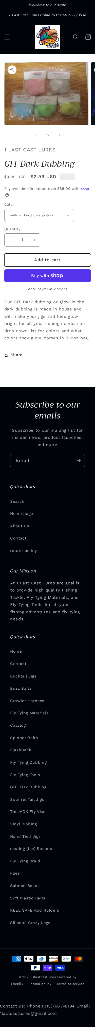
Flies (15, 873)
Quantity (12, 229)
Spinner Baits (24, 738)
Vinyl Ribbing (23, 824)
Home (16, 651)
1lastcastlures (44, 977)
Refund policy (39, 984)
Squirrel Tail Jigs (27, 799)
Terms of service (70, 984)
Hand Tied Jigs (25, 836)
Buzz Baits (21, 688)
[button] (7, 37)
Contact (18, 538)
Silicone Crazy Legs (30, 922)
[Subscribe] (78, 460)
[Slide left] (35, 135)
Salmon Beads (25, 885)
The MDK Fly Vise (28, 811)
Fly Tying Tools (25, 775)
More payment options (47, 289)
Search (17, 501)
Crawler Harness (27, 701)
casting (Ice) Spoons (31, 848)
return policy (23, 550)
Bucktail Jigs (23, 676)
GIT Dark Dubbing (28, 787)
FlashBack (20, 750)
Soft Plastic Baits (27, 898)
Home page (21, 513)
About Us (19, 526)
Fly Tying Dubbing (28, 762)
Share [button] (17, 355)
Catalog (18, 725)
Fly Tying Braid (25, 861)
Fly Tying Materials (29, 713)
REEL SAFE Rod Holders (34, 910)
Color (9, 204)
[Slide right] (59, 135)
